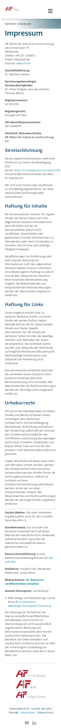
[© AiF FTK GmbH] (31, 671)
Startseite (10, 23)
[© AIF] (26, 681)
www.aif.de (23, 63)
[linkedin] (34, 723)
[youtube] (27, 723)
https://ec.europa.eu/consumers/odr (37, 170)
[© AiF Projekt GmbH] (31, 693)
